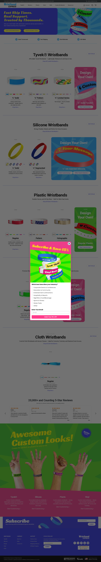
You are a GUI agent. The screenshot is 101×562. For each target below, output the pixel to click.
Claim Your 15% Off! (50, 317)
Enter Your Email (37, 310)
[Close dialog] (69, 243)
